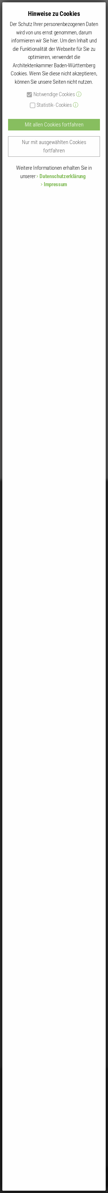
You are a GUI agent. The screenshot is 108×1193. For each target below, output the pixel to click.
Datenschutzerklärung (62, 176)
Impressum (55, 184)
